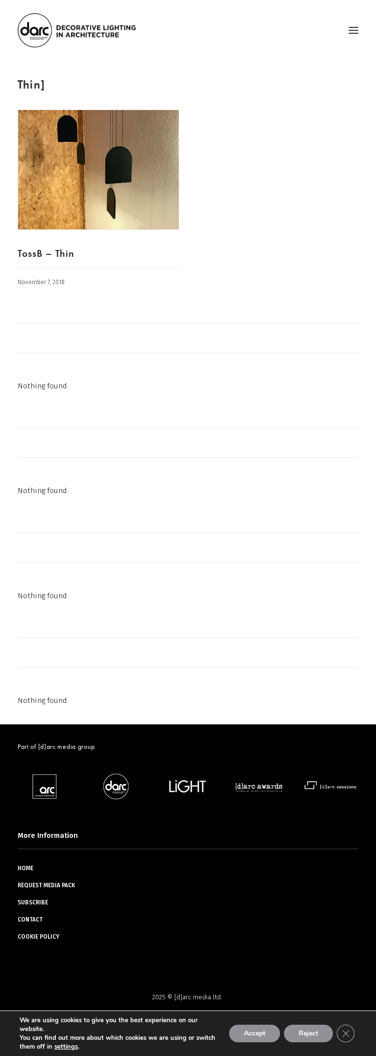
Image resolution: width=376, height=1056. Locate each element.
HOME (25, 868)
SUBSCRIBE (33, 902)
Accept (254, 1033)
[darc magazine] (77, 30)
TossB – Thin (46, 253)
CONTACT (30, 919)
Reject (308, 1033)
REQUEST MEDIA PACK (46, 885)
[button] (353, 30)
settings (66, 1046)
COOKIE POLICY (38, 936)
